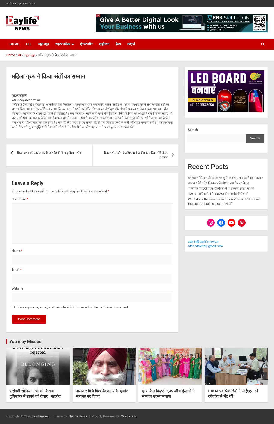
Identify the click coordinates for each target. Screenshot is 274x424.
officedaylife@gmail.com (205, 246)
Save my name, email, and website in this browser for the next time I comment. (73, 307)
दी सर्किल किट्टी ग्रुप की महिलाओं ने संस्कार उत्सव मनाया (221, 188)
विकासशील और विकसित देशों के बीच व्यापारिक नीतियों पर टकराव (136, 155)
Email (17, 270)
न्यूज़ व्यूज (43, 44)
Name (17, 251)
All (28, 44)
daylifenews (40, 416)
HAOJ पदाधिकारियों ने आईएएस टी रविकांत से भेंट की (218, 194)
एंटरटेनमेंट (86, 44)
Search (193, 130)
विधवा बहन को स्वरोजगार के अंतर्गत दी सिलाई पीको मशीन (49, 153)
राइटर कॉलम (62, 44)
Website (17, 288)
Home (14, 44)
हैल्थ (118, 44)
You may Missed (25, 341)
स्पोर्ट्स (131, 44)
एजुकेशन (104, 44)
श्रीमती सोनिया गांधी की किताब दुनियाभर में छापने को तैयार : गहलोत (225, 178)
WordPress (129, 416)
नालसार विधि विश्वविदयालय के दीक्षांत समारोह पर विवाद (218, 183)
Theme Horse (78, 416)
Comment (20, 199)
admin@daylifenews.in (203, 241)
